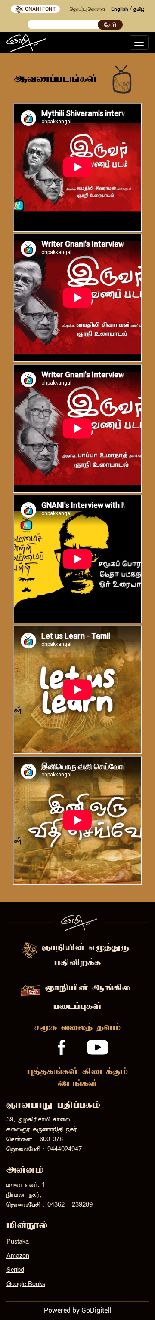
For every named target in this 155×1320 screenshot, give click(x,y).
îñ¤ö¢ (139, 9)
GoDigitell (96, 1310)
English (119, 9)
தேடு (110, 24)
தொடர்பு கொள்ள (87, 9)
